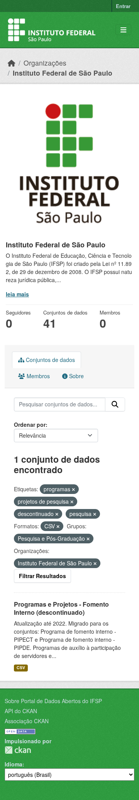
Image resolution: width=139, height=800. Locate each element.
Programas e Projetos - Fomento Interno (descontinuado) (61, 608)
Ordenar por (30, 424)
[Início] (11, 63)
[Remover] (73, 489)
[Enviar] (115, 404)
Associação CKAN (27, 721)
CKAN (18, 750)
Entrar (123, 6)
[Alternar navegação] (123, 30)
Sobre (76, 376)
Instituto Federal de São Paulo (62, 73)
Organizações (45, 63)
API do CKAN (21, 711)
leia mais (17, 294)
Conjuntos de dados (49, 360)
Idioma (13, 764)
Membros (37, 376)
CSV (21, 667)
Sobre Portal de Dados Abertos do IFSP (53, 701)
